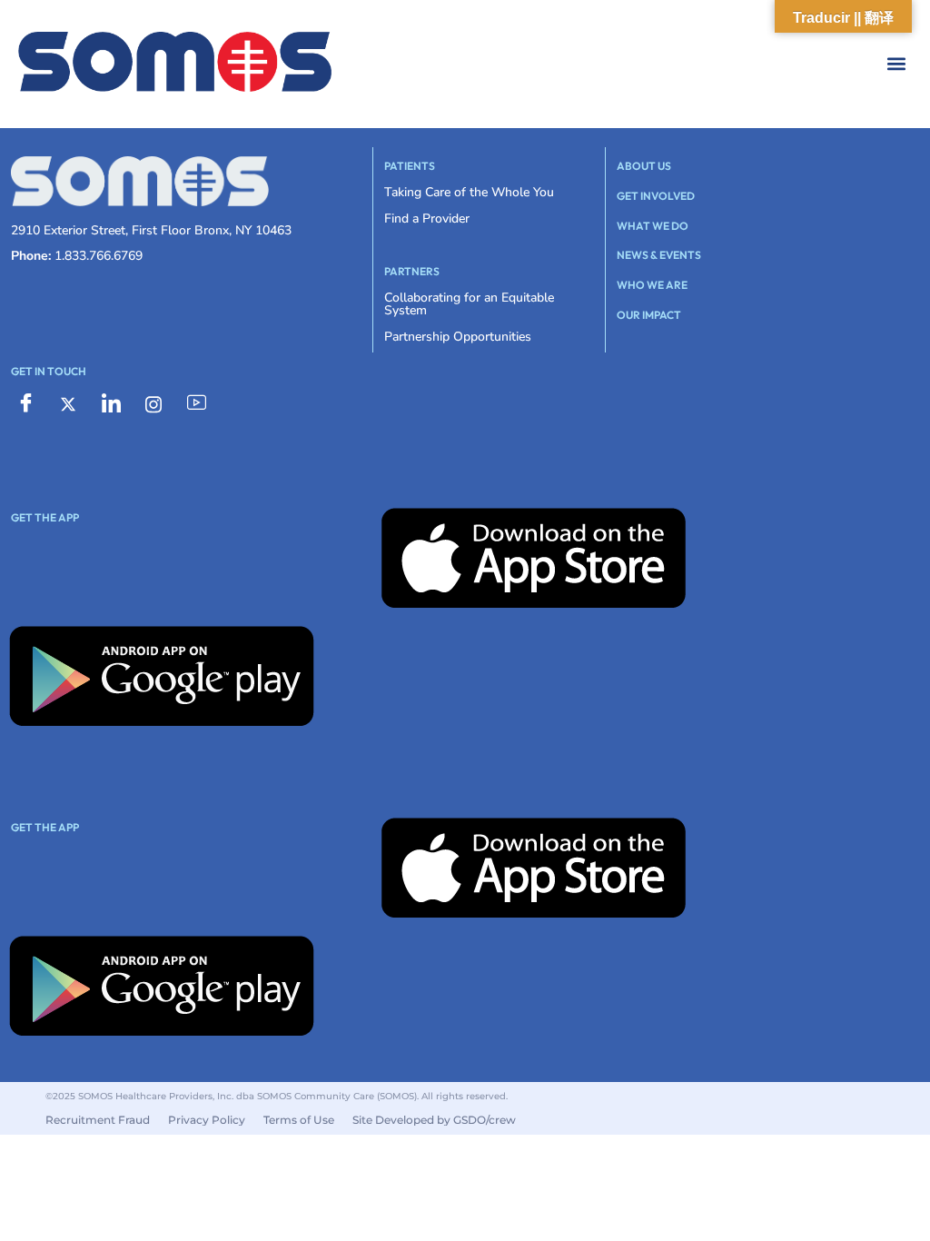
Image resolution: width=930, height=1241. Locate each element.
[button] (670, 64)
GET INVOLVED (656, 196)
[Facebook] (25, 403)
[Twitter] (68, 403)
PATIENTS (409, 166)
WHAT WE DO (652, 226)
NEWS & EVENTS (659, 255)
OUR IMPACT (649, 315)
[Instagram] (153, 403)
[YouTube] (196, 403)
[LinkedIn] (110, 403)
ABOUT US (644, 166)
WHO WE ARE (652, 285)
